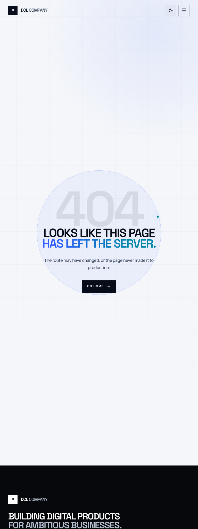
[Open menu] (184, 10)
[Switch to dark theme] (170, 10)
